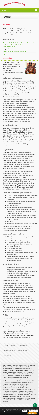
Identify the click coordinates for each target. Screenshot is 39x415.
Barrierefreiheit (22, 350)
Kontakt (6, 346)
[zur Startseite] (13, 4)
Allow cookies (32, 413)
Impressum (7, 355)
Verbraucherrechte (9, 350)
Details (25, 411)
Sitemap (13, 346)
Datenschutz (23, 346)
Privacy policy (33, 411)
